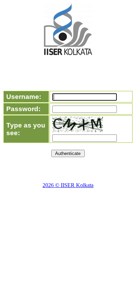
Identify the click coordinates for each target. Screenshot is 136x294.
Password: (23, 109)
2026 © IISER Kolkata (68, 185)
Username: (23, 96)
